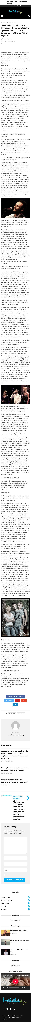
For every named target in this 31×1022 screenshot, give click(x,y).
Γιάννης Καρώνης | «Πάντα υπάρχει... (19, 940)
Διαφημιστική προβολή (18, 1015)
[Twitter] (7, 1009)
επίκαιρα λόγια (11, 22)
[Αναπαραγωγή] (3, 988)
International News (5, 897)
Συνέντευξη (12, 713)
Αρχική (3, 22)
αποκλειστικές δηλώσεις (7, 900)
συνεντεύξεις (4, 909)
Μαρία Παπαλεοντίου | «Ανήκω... (18, 930)
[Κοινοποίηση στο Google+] (24, 700)
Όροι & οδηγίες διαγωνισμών (15, 1017)
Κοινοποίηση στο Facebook (16, 696)
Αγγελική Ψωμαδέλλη (9, 39)
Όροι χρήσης (6, 1017)
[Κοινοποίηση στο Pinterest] (17, 700)
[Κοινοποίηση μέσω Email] (15, 704)
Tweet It (10, 700)
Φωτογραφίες (21, 713)
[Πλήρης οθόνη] (27, 988)
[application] (15, 981)
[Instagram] (20, 5)
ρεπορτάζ (3, 906)
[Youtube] (17, 5)
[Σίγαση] (25, 988)
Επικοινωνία (5, 1015)
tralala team (10, 1015)
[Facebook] (4, 1009)
